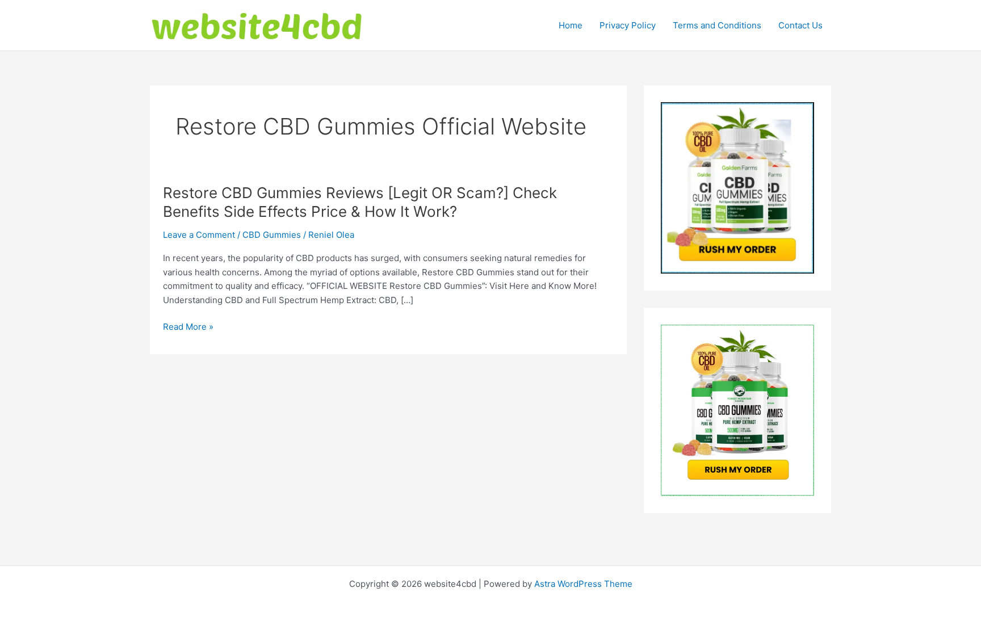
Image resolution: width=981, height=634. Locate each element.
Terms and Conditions (717, 25)
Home (570, 25)
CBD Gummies (271, 234)
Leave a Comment (199, 234)
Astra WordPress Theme (583, 583)
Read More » (188, 327)
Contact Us (800, 25)
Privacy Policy (628, 25)
